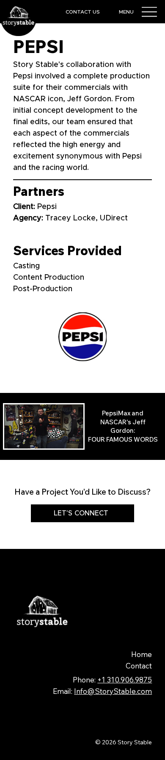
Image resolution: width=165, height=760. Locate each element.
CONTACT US (83, 11)
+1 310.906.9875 (124, 679)
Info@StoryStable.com (113, 691)
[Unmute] (29, 437)
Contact (139, 665)
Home (141, 654)
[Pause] (15, 437)
